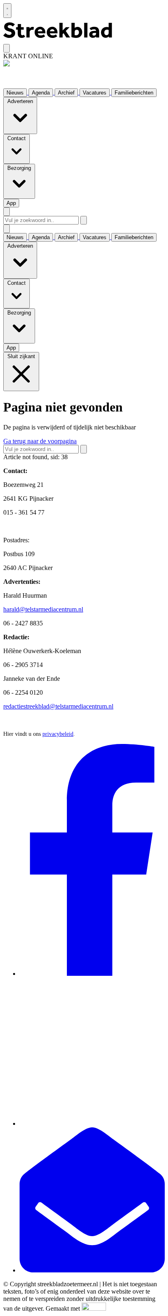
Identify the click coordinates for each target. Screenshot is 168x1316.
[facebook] (92, 973)
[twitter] (92, 1123)
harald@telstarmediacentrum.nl (43, 609)
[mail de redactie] (92, 1270)
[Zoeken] (83, 220)
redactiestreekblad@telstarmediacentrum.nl (58, 706)
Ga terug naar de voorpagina (40, 441)
